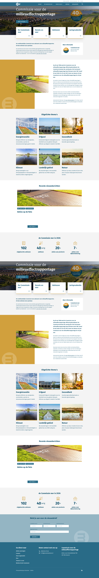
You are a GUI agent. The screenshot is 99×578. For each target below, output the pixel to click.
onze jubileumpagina (69, 100)
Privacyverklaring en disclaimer (22, 570)
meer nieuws (32, 226)
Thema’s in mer (20, 560)
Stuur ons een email (75, 49)
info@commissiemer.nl (47, 553)
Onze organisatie (20, 555)
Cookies (31, 570)
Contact (18, 553)
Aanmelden (34, 536)
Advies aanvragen (21, 21)
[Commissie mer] (18, 4)
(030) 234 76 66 (75, 51)
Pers (17, 558)
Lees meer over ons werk (41, 53)
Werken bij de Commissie (22, 563)
